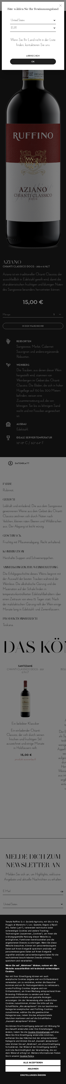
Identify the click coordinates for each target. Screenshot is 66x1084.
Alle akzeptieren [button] (33, 1062)
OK (33, 62)
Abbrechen (33, 56)
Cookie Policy (27, 1056)
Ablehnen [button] (33, 1068)
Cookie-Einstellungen (39, 1032)
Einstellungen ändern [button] (33, 1075)
